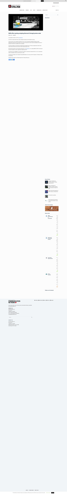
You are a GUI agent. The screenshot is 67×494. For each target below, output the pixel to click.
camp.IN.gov (28, 48)
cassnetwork (21, 37)
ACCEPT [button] (53, 492)
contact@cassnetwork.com (12, 314)
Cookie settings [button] (48, 492)
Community (14, 35)
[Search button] (58, 15)
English (54, 6)
